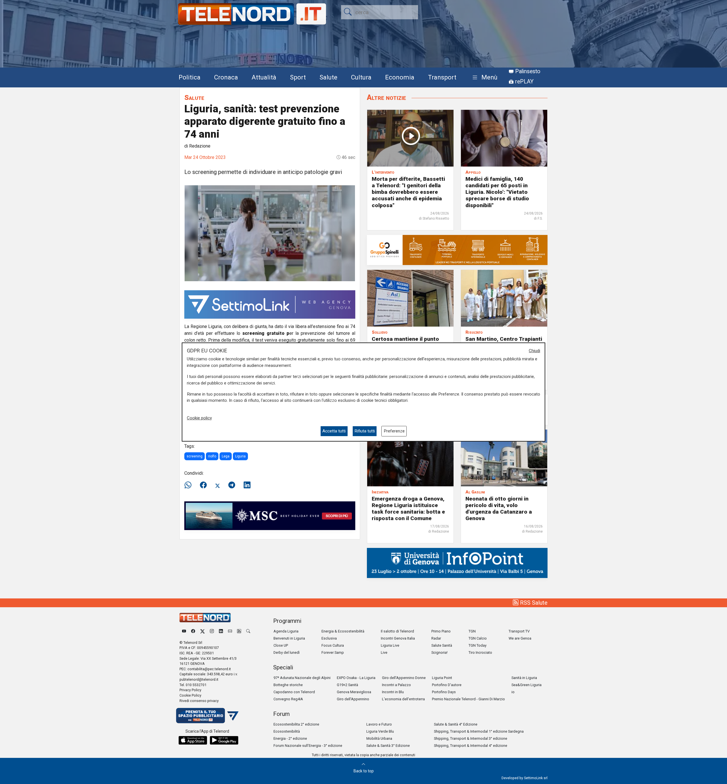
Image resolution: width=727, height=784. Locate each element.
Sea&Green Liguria (526, 685)
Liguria (240, 456)
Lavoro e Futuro (379, 724)
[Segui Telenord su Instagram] (211, 631)
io (513, 692)
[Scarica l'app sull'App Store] (193, 740)
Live (384, 652)
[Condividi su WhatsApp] (189, 485)
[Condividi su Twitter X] (217, 485)
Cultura (361, 77)
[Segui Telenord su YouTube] (184, 631)
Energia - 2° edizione (290, 738)
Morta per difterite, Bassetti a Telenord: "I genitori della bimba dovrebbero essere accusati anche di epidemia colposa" (408, 192)
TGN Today (477, 645)
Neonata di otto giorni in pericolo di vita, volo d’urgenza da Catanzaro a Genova (498, 508)
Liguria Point (442, 678)
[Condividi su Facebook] (203, 485)
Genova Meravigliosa (354, 692)
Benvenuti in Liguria (289, 638)
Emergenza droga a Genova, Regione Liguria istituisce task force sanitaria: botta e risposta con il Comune (408, 508)
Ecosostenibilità (286, 731)
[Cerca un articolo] (248, 631)
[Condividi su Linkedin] (247, 485)
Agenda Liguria (285, 631)
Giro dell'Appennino (353, 699)
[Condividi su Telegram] (232, 485)
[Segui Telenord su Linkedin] (220, 631)
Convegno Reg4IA (288, 699)
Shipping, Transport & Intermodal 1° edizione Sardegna (479, 731)
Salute (328, 77)
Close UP (280, 645)
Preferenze (394, 431)
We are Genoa (520, 638)
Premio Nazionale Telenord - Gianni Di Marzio (468, 699)
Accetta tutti (334, 431)
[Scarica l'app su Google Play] (224, 740)
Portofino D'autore (446, 685)
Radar (436, 638)
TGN (472, 631)
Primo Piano (441, 631)
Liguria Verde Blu (380, 731)
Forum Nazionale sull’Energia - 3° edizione (307, 745)
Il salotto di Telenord (397, 631)
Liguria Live (390, 645)
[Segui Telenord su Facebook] (193, 631)
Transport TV (519, 631)
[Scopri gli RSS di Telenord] (239, 631)
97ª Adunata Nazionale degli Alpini (302, 678)
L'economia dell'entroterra (403, 699)
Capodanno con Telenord (294, 692)
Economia (399, 77)
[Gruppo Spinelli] (457, 249)
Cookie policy (199, 418)
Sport (298, 77)
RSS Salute (533, 602)
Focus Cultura (332, 645)
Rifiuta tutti (364, 431)
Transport (442, 77)
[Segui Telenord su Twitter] (202, 631)
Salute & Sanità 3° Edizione (388, 745)
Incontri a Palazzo (396, 685)
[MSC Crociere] (269, 515)
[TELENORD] (205, 617)
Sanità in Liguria (524, 678)
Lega (225, 456)
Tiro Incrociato (480, 652)
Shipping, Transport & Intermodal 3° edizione (470, 738)
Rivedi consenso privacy (199, 701)
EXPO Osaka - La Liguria (356, 678)
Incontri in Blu (393, 692)
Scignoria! (439, 652)
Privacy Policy (190, 690)
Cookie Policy (190, 695)
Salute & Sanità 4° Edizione (455, 724)
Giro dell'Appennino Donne (404, 678)
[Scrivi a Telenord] (230, 631)
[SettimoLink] (269, 304)
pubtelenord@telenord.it (198, 679)
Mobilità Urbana (379, 738)
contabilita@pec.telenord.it (209, 669)
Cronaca (226, 77)
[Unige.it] (457, 562)
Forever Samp (332, 652)
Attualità (264, 77)
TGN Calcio (478, 638)
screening (194, 456)
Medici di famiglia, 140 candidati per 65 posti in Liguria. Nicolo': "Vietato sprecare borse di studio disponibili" (497, 192)
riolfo (212, 456)
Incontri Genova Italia (398, 638)
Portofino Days (444, 692)
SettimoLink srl (536, 778)
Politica (189, 77)
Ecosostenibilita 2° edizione (296, 724)
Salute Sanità (441, 645)
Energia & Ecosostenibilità (342, 631)
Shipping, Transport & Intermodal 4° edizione (470, 745)
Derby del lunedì (286, 652)
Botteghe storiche (288, 685)
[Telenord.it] (207, 715)
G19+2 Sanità (347, 685)
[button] (483, 77)
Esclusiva (329, 638)
